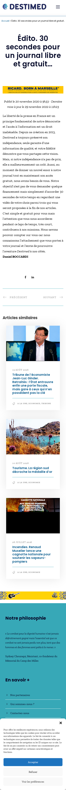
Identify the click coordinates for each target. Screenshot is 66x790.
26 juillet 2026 (22, 542)
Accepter (33, 762)
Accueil (5, 20)
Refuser (33, 772)
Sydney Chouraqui (15, 656)
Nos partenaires (20, 695)
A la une (22, 403)
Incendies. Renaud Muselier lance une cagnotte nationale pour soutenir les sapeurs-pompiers (31, 554)
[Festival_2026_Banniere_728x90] (33, 595)
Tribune (46, 403)
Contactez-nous (19, 713)
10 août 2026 (20, 463)
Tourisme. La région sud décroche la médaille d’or (32, 470)
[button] (60, 723)
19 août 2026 (20, 370)
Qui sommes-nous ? (22, 704)
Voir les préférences (33, 781)
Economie (34, 403)
